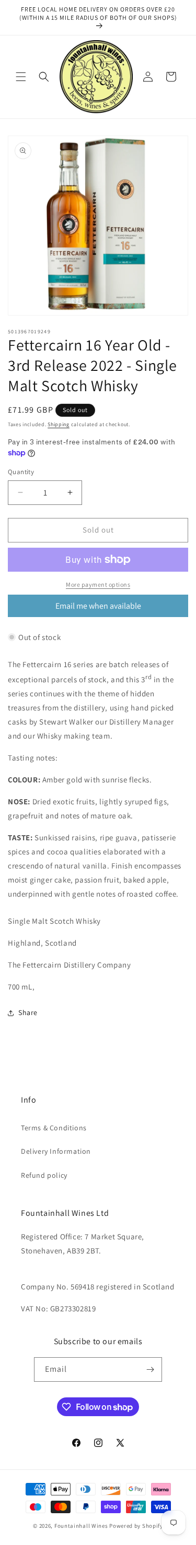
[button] (20, 76)
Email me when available (98, 605)
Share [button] (28, 1012)
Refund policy (44, 1175)
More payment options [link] (98, 584)
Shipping (59, 424)
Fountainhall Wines (81, 1525)
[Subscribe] (150, 1369)
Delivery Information (56, 1151)
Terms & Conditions (54, 1127)
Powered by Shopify (136, 1525)
